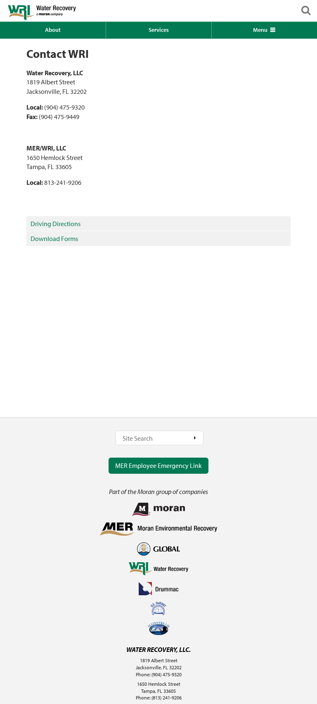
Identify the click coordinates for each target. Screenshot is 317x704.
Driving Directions (55, 224)
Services (159, 29)
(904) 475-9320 (166, 674)
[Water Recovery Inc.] (54, 10)
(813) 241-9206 (166, 697)
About (53, 29)
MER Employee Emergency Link (158, 465)
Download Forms (54, 238)
